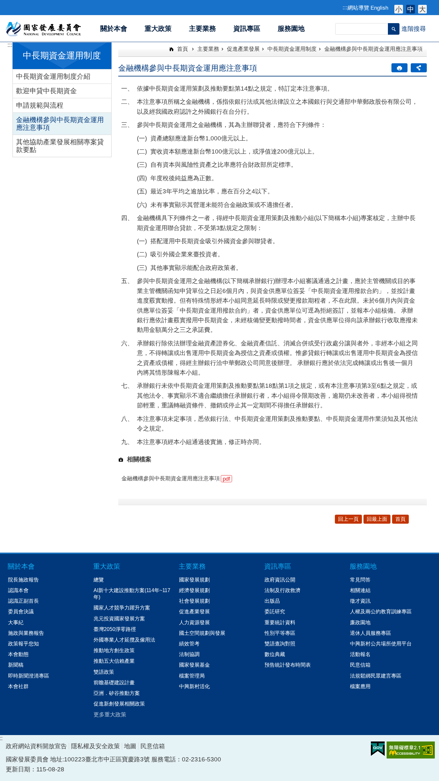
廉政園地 (360, 622)
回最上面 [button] (377, 519)
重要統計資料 (279, 622)
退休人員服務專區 (370, 633)
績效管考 (189, 643)
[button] (393, 29)
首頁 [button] (400, 519)
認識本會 (18, 590)
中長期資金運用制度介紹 (53, 76)
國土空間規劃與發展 (202, 633)
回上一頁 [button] (348, 519)
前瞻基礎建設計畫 (114, 682)
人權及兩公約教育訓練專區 (381, 611)
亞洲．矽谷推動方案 (117, 693)
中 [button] (410, 9)
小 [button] (398, 9)
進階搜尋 (413, 28)
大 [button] (422, 9)
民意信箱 (360, 665)
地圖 (130, 746)
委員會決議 (21, 611)
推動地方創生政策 (114, 650)
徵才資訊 (360, 601)
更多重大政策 (110, 714)
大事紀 (15, 622)
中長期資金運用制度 (292, 49)
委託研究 (274, 611)
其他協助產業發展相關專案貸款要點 (60, 145)
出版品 (272, 601)
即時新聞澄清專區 (28, 676)
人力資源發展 (194, 622)
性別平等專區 (279, 633)
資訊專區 (277, 566)
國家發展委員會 (44, 28)
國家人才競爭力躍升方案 (122, 607)
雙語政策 (104, 672)
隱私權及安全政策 (95, 746)
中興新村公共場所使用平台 (381, 643)
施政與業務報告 (26, 633)
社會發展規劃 (194, 601)
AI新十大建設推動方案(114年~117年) (132, 593)
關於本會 (21, 566)
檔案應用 (360, 686)
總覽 (99, 579)
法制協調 (189, 654)
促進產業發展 (243, 49)
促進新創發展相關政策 (119, 703)
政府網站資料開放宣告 (36, 746)
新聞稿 (15, 665)
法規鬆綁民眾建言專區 (375, 676)
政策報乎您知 (23, 643)
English (379, 7)
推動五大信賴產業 (114, 661)
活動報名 (360, 654)
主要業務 (208, 49)
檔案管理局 (192, 676)
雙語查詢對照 (279, 643)
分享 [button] (419, 67)
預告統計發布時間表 (287, 665)
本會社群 (18, 686)
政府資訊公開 (279, 579)
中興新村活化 (194, 686)
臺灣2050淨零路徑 (115, 629)
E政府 (378, 748)
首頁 (181, 49)
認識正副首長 (23, 601)
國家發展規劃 (194, 579)
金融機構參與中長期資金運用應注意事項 (60, 123)
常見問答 (360, 579)
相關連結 (360, 590)
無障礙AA (411, 750)
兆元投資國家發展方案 (119, 618)
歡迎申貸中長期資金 (46, 90)
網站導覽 (358, 7)
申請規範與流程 (39, 105)
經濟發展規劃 (194, 590)
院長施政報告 (23, 579)
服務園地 (363, 566)
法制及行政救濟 (282, 590)
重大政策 (106, 566)
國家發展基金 (194, 665)
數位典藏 (274, 654)
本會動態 (18, 654)
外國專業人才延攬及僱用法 (124, 640)
